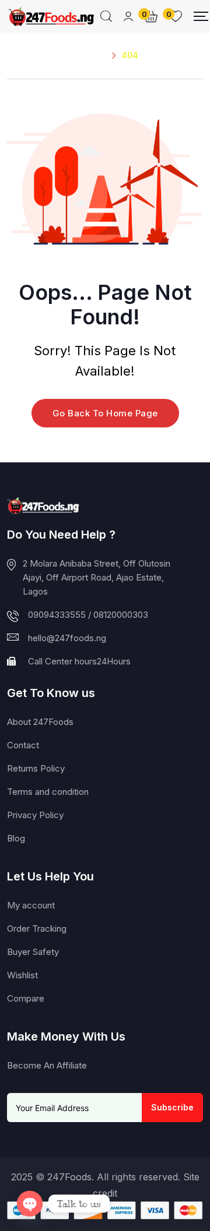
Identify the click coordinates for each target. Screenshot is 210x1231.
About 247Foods (40, 721)
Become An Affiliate (47, 1065)
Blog (16, 838)
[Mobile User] (128, 16)
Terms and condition (48, 791)
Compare (25, 998)
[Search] (106, 16)
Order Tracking (36, 928)
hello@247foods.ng (67, 637)
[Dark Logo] (50, 16)
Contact (23, 745)
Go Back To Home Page (105, 413)
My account (31, 905)
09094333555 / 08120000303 (88, 614)
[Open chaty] (30, 1203)
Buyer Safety (33, 951)
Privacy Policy (35, 814)
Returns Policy (36, 768)
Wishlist (22, 975)
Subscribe (172, 1107)
